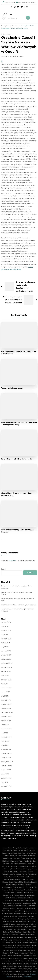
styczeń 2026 (6, 651)
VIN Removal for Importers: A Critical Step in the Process (18, 352)
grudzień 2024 (6, 704)
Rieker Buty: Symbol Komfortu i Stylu (16, 459)
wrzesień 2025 (6, 667)
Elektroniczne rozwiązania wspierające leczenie (17, 531)
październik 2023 (7, 762)
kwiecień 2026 (6, 639)
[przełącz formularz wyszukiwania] (27, 7)
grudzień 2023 (6, 753)
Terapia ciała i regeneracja (12, 388)
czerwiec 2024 (6, 729)
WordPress (28, 977)
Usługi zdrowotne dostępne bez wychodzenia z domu (17, 599)
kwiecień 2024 (6, 737)
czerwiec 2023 (6, 778)
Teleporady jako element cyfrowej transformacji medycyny (17, 610)
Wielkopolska (6, 34)
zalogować (12, 561)
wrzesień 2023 (6, 766)
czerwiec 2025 (6, 680)
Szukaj (3, 569)
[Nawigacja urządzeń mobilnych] (28, 18)
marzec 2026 (5, 643)
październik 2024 (7, 712)
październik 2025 (7, 663)
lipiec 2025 (5, 675)
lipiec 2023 (5, 774)
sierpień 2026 (6, 622)
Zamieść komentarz (17, 56)
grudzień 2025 (6, 655)
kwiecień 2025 (6, 688)
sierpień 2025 (6, 671)
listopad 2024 (6, 708)
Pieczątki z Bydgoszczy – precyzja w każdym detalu (16, 494)
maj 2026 (4, 634)
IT (10, 16)
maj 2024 (4, 733)
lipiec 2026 (5, 626)
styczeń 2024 (6, 749)
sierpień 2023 (6, 770)
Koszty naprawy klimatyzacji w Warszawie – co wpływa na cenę (19, 423)
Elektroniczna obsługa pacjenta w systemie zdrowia (19, 605)
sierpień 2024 (6, 721)
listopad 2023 (6, 758)
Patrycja (4, 56)
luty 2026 (4, 647)
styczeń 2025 (6, 700)
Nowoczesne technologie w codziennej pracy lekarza (16, 593)
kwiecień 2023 (6, 786)
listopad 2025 (6, 659)
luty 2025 (4, 696)
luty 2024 (4, 745)
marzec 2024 (5, 741)
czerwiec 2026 (6, 630)
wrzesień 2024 (6, 716)
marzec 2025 (5, 692)
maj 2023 (4, 782)
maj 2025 (4, 684)
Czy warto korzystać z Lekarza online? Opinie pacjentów (16, 587)
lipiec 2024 (5, 725)
